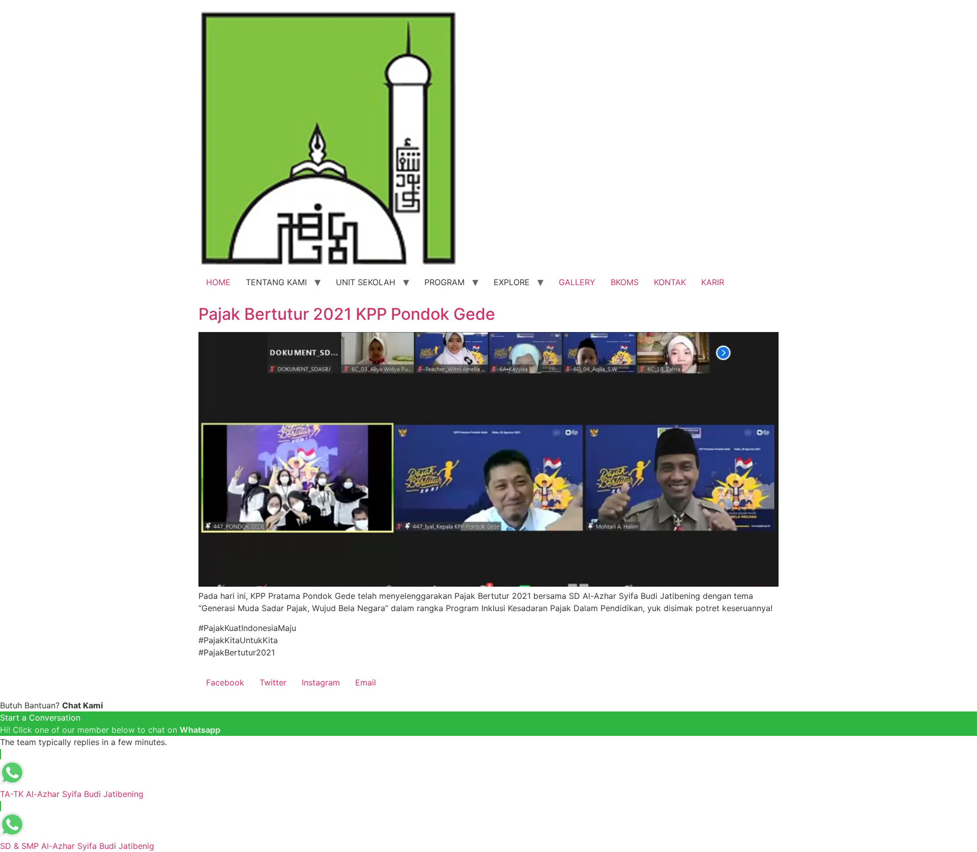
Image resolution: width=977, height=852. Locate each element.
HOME (218, 282)
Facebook (225, 682)
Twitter (273, 682)
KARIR (712, 282)
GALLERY (577, 282)
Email (365, 682)
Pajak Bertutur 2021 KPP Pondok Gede (346, 314)
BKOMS (625, 282)
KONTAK (670, 282)
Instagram (321, 682)
